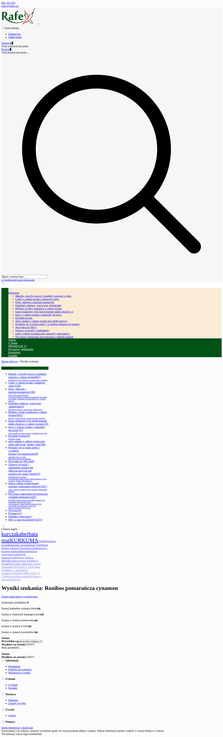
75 (33, 644)
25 (27, 644)
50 (30, 644)
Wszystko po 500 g (26, 327)
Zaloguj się (14, 34)
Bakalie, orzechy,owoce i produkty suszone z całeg (43, 296)
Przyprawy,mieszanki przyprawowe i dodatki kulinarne (28, 500)
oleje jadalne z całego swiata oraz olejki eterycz (41, 321)
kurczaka (11, 534)
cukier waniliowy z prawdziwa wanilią (20, 570)
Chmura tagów (9, 529)
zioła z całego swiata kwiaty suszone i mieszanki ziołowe (27, 487)
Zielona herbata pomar (15, 576)
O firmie (13, 684)
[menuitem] (115, 313)
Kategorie (6, 368)
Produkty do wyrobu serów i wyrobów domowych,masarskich (24, 453)
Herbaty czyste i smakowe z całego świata (38, 308)
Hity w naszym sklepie (25, 519)
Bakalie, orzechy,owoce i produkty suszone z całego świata (27, 377)
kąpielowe (15, 560)
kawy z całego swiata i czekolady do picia (38, 314)
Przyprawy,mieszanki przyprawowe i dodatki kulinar (44, 336)
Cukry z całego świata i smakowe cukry (37, 299)
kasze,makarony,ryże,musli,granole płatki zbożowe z (44, 311)
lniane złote (35, 545)
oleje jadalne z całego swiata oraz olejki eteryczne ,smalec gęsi (26, 443)
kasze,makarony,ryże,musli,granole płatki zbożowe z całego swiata (28, 422)
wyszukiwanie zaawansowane (18, 280)
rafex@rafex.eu (9, 6)
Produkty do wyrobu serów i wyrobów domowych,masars (47, 324)
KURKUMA (24, 540)
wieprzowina (13, 579)
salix (14, 557)
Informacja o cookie (19, 672)
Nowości (14, 510)
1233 (41, 541)
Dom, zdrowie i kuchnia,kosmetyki (34, 302)
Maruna (24, 551)
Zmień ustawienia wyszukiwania (19, 596)
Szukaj (12, 715)
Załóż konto (15, 37)
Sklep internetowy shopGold (17, 727)
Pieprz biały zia (15, 563)
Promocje (15, 513)
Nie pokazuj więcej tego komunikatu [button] (21, 733)
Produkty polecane (20, 516)
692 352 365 (8, 2)
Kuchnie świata (23, 317)
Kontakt (12, 688)
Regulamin (14, 666)
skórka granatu (21, 545)
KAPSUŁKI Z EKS (22, 567)
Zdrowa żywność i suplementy (32, 330)
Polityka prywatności (20, 669)
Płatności (13, 700)
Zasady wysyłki (17, 703)
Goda (15, 554)
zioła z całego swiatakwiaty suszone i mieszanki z (42, 333)
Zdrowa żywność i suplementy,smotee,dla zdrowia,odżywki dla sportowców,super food (27, 472)
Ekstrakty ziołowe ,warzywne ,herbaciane (38, 305)
